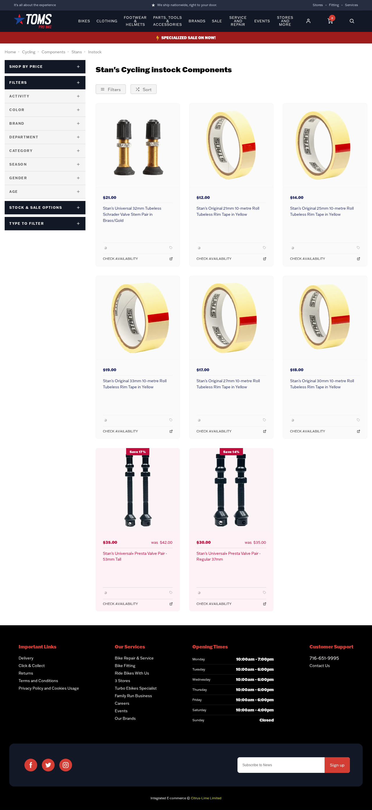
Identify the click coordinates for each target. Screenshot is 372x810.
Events (262, 21)
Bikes (84, 21)
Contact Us (320, 665)
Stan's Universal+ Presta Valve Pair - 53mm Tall (135, 556)
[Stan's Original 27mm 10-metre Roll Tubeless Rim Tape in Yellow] (231, 318)
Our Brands (125, 718)
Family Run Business (133, 695)
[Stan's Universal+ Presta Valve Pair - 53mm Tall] (138, 490)
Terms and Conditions (38, 680)
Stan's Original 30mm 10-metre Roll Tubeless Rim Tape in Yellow (322, 383)
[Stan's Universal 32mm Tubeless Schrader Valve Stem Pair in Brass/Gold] (138, 145)
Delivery (26, 658)
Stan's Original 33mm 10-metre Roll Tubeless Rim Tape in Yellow (135, 383)
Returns (26, 673)
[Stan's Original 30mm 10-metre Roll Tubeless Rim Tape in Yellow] (325, 318)
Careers (122, 703)
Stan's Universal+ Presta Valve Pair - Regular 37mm (228, 556)
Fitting (334, 5)
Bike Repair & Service (134, 658)
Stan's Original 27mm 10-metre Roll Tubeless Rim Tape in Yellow (228, 383)
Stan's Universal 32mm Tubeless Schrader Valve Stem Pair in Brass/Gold (132, 214)
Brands (197, 21)
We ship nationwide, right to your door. (187, 5)
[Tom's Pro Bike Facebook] (30, 765)
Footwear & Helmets (135, 21)
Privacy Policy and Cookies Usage (49, 688)
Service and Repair (238, 21)
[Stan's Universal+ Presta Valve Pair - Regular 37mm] (231, 490)
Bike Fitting (125, 665)
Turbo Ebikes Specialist (136, 688)
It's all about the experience (35, 5)
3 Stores (122, 680)
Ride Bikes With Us (132, 673)
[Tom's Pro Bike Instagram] (65, 765)
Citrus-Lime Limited (206, 798)
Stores (318, 5)
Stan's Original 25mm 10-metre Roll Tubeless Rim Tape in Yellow (322, 211)
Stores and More (285, 21)
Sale (217, 21)
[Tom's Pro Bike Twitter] (48, 765)
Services (351, 5)
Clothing (106, 21)
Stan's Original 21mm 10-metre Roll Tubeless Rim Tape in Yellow (227, 211)
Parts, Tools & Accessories (167, 21)
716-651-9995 (324, 658)
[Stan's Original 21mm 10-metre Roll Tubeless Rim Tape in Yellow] (231, 145)
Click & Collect (32, 665)
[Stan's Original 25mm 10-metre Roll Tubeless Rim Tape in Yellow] (325, 145)
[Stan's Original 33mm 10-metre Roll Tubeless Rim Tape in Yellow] (138, 318)
